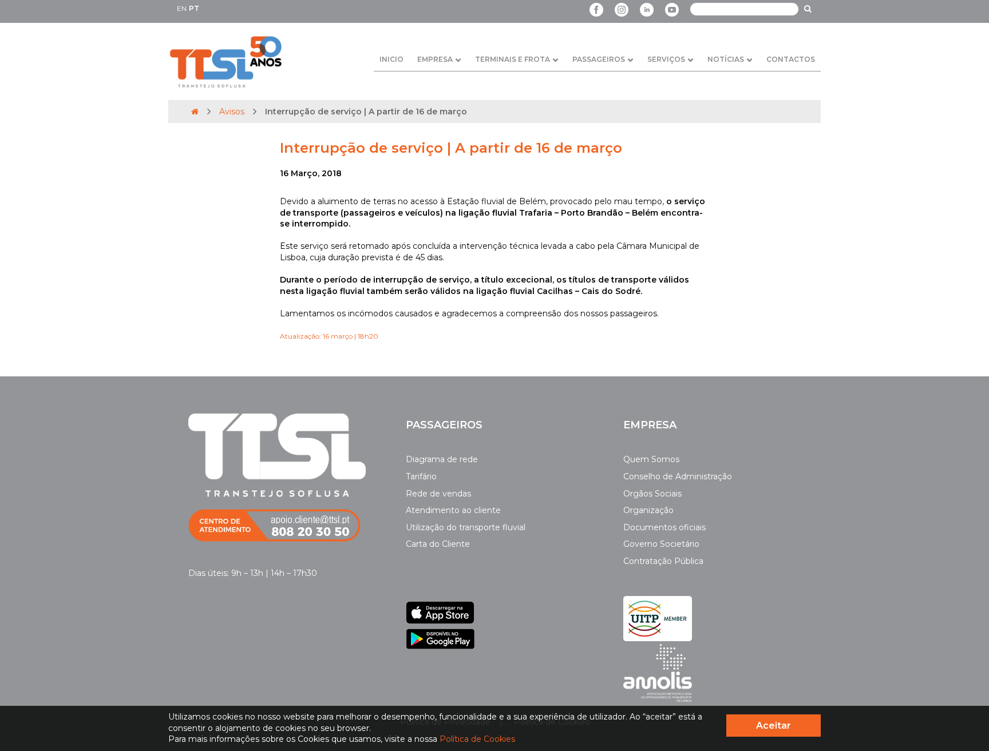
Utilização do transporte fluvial (465, 527)
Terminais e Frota (512, 59)
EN (182, 8)
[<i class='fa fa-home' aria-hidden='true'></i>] (195, 111)
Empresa (435, 59)
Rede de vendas (438, 493)
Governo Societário (661, 544)
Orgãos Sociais (652, 493)
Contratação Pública (663, 561)
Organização (648, 510)
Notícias (725, 59)
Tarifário (421, 476)
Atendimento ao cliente (453, 510)
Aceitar (773, 725)
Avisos (231, 111)
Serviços (666, 59)
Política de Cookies (477, 739)
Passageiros (598, 59)
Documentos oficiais (664, 527)
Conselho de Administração (677, 476)
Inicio (391, 59)
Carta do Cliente (438, 544)
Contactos (790, 59)
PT (194, 8)
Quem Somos (651, 459)
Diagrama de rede (442, 459)
